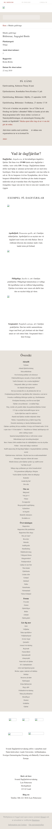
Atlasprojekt (26, 658)
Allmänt (26, 615)
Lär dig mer (26, 622)
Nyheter (26, 365)
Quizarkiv (26, 642)
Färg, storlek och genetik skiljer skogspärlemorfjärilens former (26, 407)
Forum (26, 598)
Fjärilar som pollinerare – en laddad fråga (26, 404)
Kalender (26, 478)
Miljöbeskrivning (26, 552)
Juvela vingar (26, 639)
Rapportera (26, 526)
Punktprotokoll (26, 561)
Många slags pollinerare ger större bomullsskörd (26, 468)
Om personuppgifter (36, 824)
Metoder (26, 542)
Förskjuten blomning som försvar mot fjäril (26, 400)
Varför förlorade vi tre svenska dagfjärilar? (26, 381)
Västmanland (26, 590)
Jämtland (26, 581)
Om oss (26, 489)
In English (26, 2)
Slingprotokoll (26, 558)
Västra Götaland (26, 594)
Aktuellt (26, 361)
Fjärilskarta (26, 571)
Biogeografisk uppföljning (26, 505)
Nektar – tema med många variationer (26, 445)
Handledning (26, 549)
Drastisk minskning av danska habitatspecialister (26, 423)
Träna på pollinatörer (26, 693)
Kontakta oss (26, 518)
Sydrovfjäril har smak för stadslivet (26, 413)
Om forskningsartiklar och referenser (26, 375)
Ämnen (26, 605)
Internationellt (26, 655)
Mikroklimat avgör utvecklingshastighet (26, 439)
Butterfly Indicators (26, 515)
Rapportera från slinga (26, 532)
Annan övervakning (26, 645)
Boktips (26, 674)
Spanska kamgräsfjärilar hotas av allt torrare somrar (26, 436)
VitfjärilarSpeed (26, 636)
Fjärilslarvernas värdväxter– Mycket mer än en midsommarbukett (26, 455)
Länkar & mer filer (26, 565)
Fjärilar (26, 706)
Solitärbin (26, 703)
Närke (26, 584)
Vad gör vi (26, 495)
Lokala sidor (26, 574)
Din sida (26, 484)
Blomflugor (26, 697)
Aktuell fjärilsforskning (26, 368)
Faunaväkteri (26, 652)
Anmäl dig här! (26, 481)
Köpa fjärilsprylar (26, 684)
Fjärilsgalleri (26, 618)
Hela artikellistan (26, 371)
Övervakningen (26, 522)
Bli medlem (8, 2)
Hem (4, 25)
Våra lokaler (26, 568)
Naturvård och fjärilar (26, 661)
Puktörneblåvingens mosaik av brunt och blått (26, 378)
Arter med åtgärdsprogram (26, 668)
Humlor (26, 700)
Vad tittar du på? (26, 465)
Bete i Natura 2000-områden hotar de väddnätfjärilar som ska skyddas (26, 442)
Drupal (43, 817)
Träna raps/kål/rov (26, 632)
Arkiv (5, 139)
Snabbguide (26, 545)
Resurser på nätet (26, 677)
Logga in (43, 2)
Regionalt (26, 648)
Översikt (26, 602)
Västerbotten (26, 587)
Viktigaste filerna (26, 555)
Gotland (26, 578)
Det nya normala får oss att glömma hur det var (26, 391)
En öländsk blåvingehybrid (26, 387)
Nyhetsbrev (26, 508)
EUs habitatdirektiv (26, 664)
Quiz (26, 626)
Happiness (35, 820)
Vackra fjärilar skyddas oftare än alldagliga (26, 474)
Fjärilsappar (26, 681)
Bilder (26, 611)
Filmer (26, 499)
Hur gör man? (26, 536)
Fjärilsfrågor (26, 608)
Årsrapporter (26, 502)
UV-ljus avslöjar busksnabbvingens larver (26, 410)
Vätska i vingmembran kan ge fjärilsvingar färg (26, 420)
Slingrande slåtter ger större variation (26, 384)
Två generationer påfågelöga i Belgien (26, 471)
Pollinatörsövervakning (26, 690)
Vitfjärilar (26, 629)
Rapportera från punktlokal (26, 529)
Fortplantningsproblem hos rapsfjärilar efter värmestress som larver (26, 394)
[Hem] (26, 7)
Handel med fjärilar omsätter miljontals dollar (26, 416)
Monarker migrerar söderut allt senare (26, 458)
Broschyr (26, 539)
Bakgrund (26, 492)
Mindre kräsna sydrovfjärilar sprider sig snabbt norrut (26, 462)
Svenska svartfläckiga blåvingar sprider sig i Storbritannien (26, 397)
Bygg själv (26, 687)
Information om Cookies (17, 824)
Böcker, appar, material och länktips (26, 671)
